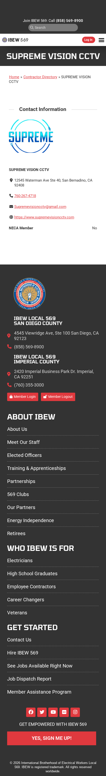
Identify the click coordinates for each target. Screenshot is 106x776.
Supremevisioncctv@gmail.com (40, 206)
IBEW (13, 40)
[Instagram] (75, 712)
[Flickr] (64, 712)
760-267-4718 (25, 196)
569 (24, 40)
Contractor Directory (40, 77)
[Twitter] (42, 712)
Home (14, 77)
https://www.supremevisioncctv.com (44, 217)
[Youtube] (53, 712)
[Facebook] (30, 712)
